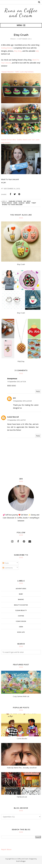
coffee (21, 616)
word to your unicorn (12, 204)
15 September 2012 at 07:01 (16, 420)
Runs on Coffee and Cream (21, 12)
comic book (21, 621)
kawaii (21, 203)
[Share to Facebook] (10, 194)
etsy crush (7, 203)
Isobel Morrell (13, 417)
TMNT (34, 203)
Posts (6, 563)
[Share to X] (15, 194)
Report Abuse (6, 849)
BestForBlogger (21, 861)
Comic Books (22, 738)
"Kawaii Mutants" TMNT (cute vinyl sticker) (17, 72)
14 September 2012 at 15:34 (16, 382)
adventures (21, 588)
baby (21, 594)
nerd (28, 203)
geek (15, 203)
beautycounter (21, 605)
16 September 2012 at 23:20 (22, 401)
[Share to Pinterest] (19, 194)
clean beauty (21, 610)
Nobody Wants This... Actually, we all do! (22, 768)
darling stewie (15, 201)
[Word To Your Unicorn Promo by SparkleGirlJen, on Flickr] (21, 103)
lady (37, 51)
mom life (21, 632)
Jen (14, 398)
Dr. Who (27, 201)
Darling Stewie (6, 48)
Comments (8, 568)
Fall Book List (22, 797)
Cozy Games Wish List (21, 696)
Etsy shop (17, 51)
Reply (38, 391)
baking (21, 599)
